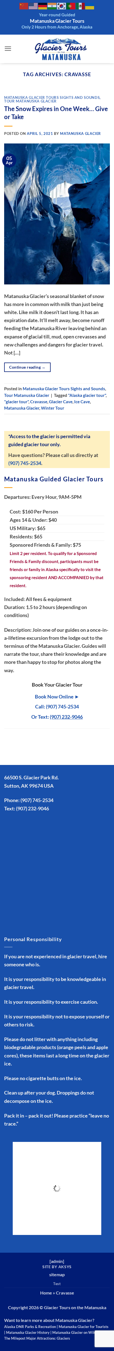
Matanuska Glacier (80, 133)
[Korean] (61, 5)
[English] (33, 5)
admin (57, 1261)
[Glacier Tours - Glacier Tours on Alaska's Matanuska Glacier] (61, 49)
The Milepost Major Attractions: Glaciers (37, 1338)
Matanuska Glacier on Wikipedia (78, 1332)
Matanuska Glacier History (28, 1332)
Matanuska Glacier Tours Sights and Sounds (52, 97)
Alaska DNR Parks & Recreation (30, 1326)
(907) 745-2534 (24, 463)
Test (57, 1283)
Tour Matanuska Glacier (30, 101)
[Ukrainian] (90, 5)
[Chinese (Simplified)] (24, 5)
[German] (43, 5)
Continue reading (27, 367)
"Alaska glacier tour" (87, 395)
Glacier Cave (60, 401)
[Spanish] (80, 5)
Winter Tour (52, 408)
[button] (8, 48)
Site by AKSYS (57, 1266)
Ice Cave (82, 401)
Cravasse (38, 401)
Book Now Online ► (57, 697)
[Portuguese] (71, 5)
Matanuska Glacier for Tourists (83, 1326)
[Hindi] (52, 5)
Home (46, 1292)
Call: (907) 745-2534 (57, 706)
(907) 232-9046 (32, 808)
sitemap (57, 1274)
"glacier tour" (16, 401)
